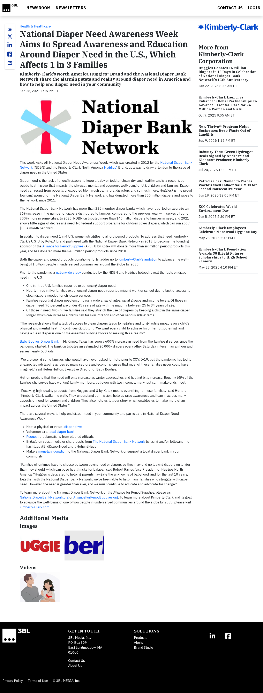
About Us (75, 665)
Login (254, 7)
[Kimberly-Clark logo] (84, 545)
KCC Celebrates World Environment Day (217, 209)
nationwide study (68, 272)
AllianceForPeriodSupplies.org (95, 497)
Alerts (138, 642)
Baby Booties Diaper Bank (39, 341)
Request (32, 437)
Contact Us (76, 661)
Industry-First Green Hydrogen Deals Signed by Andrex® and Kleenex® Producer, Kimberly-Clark (226, 158)
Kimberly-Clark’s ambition (138, 259)
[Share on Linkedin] (9, 45)
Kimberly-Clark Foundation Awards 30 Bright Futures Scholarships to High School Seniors (222, 255)
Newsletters (70, 7)
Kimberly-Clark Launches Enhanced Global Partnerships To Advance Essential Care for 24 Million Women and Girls (227, 103)
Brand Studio (143, 647)
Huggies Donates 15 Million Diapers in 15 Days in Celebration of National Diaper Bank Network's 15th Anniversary (227, 74)
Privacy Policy (12, 681)
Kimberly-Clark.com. (35, 507)
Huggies (110, 167)
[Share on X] (9, 36)
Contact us (230, 7)
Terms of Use (38, 681)
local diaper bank (61, 432)
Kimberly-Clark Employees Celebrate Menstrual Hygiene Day (227, 230)
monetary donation (52, 451)
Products (140, 638)
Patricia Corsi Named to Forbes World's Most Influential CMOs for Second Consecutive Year (227, 185)
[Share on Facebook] (9, 54)
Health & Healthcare (35, 26)
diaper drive (73, 427)
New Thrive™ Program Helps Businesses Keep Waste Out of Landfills (224, 130)
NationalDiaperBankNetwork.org (44, 497)
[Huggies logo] (40, 545)
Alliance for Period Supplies (62, 246)
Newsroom (38, 7)
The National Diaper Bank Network (119, 441)
